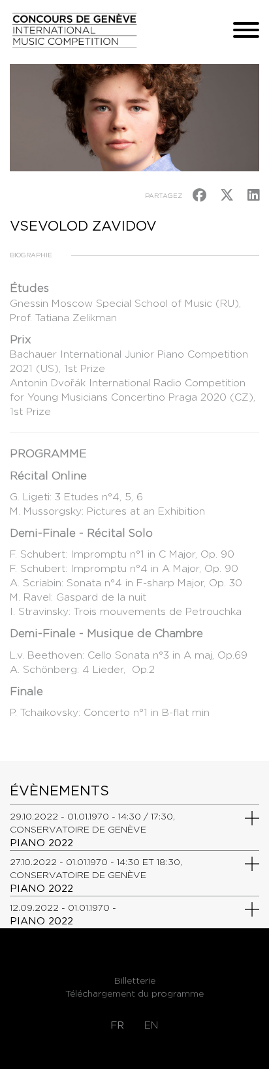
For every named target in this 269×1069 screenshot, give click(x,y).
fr (117, 1025)
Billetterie (134, 980)
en (151, 1025)
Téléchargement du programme (134, 993)
